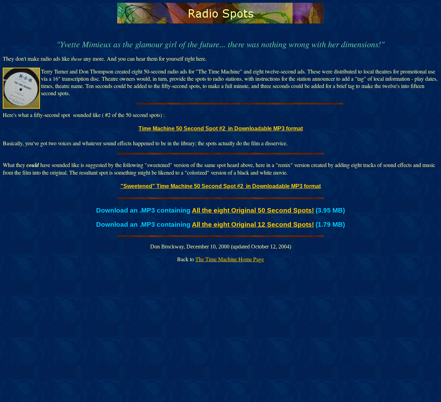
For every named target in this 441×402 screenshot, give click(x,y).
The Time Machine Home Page (229, 259)
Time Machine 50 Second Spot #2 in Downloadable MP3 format (221, 128)
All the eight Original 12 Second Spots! (253, 224)
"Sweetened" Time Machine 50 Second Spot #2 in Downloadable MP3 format (221, 186)
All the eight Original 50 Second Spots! (253, 210)
